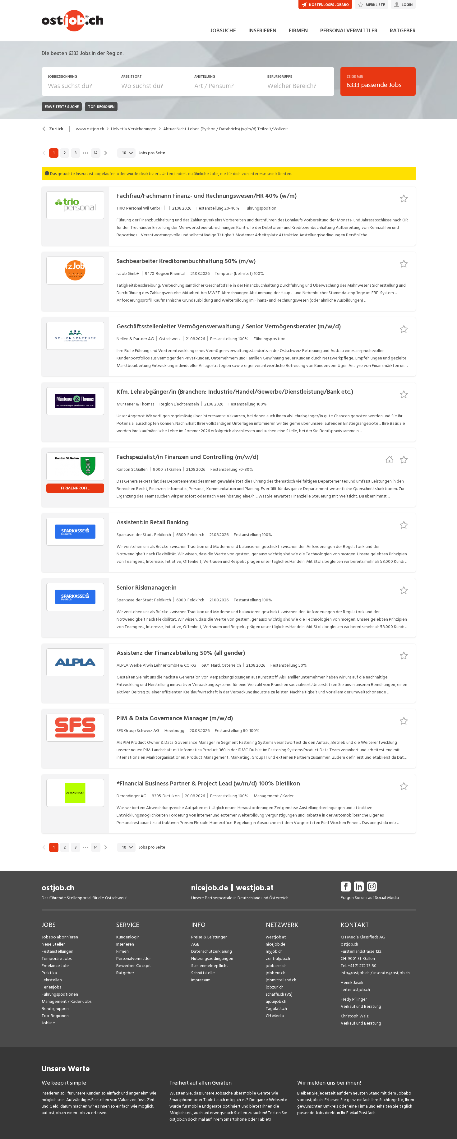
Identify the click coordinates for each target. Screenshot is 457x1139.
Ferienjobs (51, 987)
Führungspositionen (60, 994)
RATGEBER (403, 30)
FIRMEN (298, 30)
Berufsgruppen (55, 1008)
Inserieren (125, 944)
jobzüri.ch (275, 987)
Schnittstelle (203, 972)
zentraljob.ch (278, 958)
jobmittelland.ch (281, 980)
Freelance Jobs (55, 965)
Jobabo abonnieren (60, 937)
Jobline (48, 1022)
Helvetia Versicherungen (133, 129)
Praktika (49, 972)
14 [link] (96, 153)
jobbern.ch (275, 972)
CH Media (275, 1015)
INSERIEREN (262, 30)
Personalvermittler (133, 958)
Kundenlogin (128, 937)
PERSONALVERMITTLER (348, 30)
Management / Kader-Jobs (66, 1001)
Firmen (122, 951)
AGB (195, 944)
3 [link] (75, 153)
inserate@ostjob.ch (391, 972)
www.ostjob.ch (90, 129)
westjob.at (255, 888)
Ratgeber (125, 972)
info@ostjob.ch (355, 972)
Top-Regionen (55, 1015)
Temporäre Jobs (57, 958)
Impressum (200, 980)
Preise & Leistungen (209, 937)
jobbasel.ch (276, 965)
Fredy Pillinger (354, 999)
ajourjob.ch (276, 1001)
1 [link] (53, 153)
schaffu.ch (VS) (279, 994)
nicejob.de (209, 888)
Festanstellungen (57, 951)
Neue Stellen (54, 944)
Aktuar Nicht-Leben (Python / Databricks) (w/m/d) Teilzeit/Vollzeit (225, 129)
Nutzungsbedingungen (212, 958)
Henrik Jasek (352, 982)
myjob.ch (274, 951)
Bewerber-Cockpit (133, 965)
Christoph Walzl (355, 1016)
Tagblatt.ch (276, 1008)
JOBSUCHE (223, 30)
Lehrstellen (52, 980)
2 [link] (64, 153)
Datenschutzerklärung (211, 951)
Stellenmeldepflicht (209, 965)
